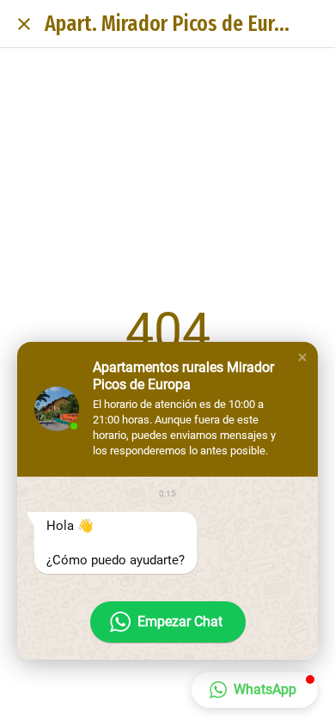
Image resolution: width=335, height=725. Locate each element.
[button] (302, 357)
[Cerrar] (24, 24)
